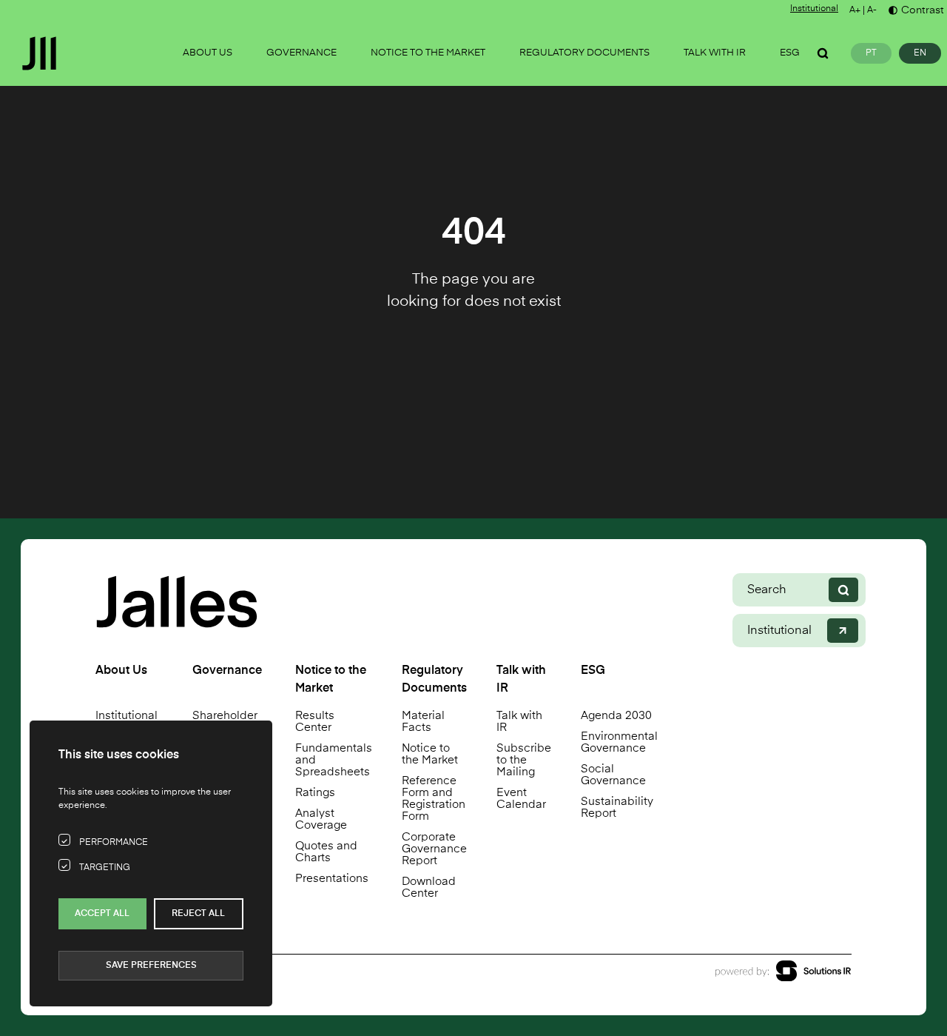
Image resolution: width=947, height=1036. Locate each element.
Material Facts (423, 721)
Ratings (315, 792)
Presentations (331, 878)
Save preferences (151, 965)
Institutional (814, 8)
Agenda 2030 (616, 715)
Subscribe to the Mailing (523, 760)
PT (871, 53)
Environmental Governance (619, 742)
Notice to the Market (430, 754)
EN (920, 53)
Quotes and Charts (326, 852)
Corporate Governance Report (434, 849)
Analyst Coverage (321, 819)
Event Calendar (521, 798)
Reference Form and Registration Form (433, 798)
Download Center (429, 887)
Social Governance (613, 774)
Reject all (198, 913)
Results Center (314, 721)
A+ (854, 10)
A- (872, 10)
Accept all (102, 913)
